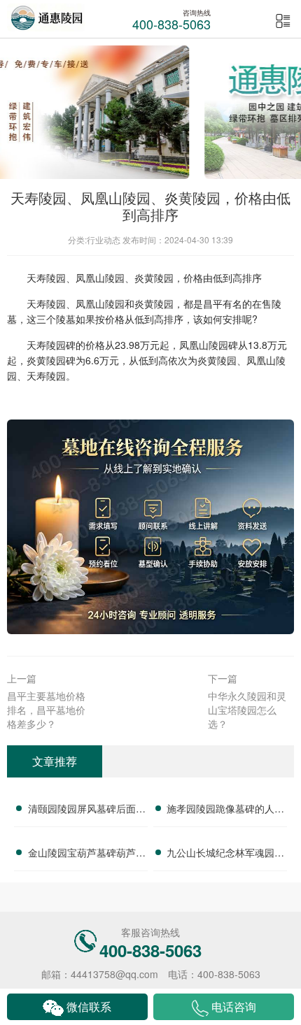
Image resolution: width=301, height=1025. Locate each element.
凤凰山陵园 (100, 278)
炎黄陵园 (154, 278)
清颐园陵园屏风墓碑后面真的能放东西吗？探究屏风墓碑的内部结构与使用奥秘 (87, 810)
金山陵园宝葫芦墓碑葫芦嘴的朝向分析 (87, 854)
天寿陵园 (46, 278)
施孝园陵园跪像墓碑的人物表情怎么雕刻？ (225, 810)
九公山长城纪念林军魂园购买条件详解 (225, 854)
